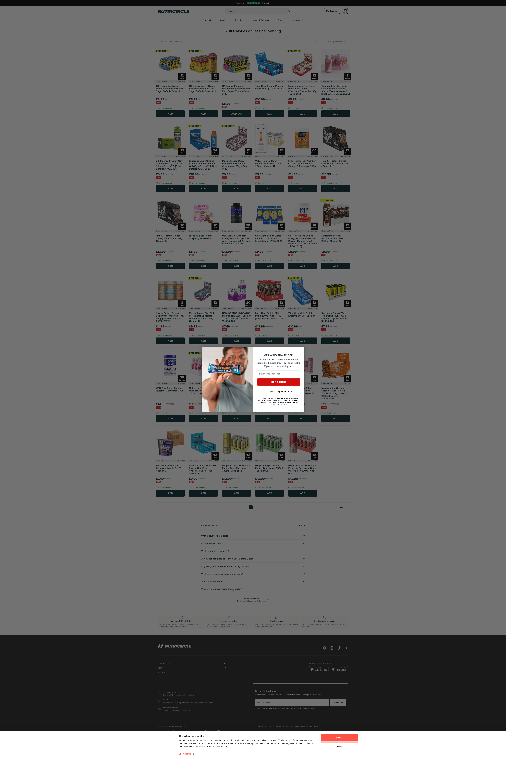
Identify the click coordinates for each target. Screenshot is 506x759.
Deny (339, 746)
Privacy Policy (275, 404)
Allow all (340, 737)
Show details (185, 754)
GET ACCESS (278, 382)
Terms (285, 404)
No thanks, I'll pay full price (279, 391)
